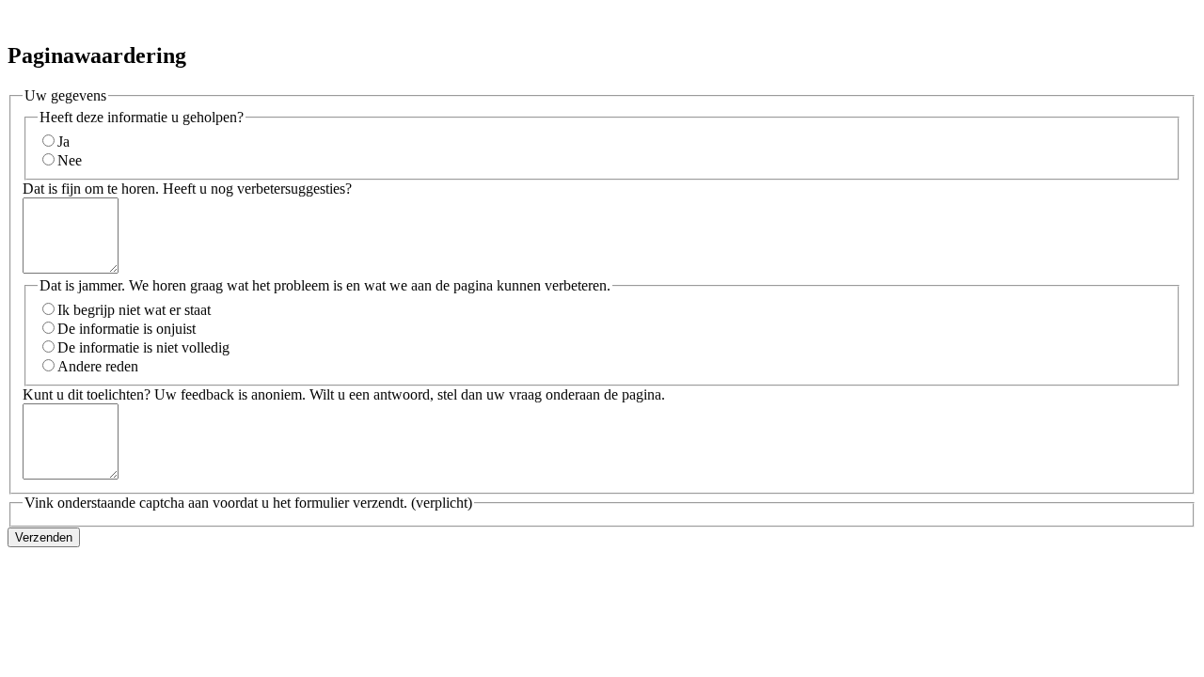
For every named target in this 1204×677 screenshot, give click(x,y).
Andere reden (97, 366)
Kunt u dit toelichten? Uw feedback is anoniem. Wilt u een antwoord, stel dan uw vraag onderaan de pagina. (344, 394)
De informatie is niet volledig (143, 347)
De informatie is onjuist (126, 329)
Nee (69, 160)
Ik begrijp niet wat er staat (134, 310)
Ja (63, 142)
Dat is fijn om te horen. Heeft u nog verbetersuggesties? (187, 189)
